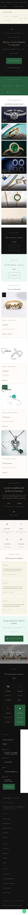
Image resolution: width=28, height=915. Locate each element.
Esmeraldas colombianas (7, 828)
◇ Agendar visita (8, 786)
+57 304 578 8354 (6, 874)
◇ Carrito (25, 16)
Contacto (4, 862)
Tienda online (5, 837)
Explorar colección (14, 60)
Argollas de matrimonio (7, 823)
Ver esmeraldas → (14, 275)
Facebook (5, 905)
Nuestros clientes (6, 848)
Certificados (15, 16)
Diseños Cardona (6, 832)
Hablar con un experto (15, 638)
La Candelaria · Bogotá (7, 888)
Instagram (10, 905)
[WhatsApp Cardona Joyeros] (24, 911)
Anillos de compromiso (7, 818)
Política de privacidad (6, 892)
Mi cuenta (20, 16)
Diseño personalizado (14, 67)
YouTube (15, 905)
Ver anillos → (14, 247)
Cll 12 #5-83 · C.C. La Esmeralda (8, 883)
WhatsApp (20, 905)
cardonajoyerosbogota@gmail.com (9, 878)
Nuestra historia (5, 853)
